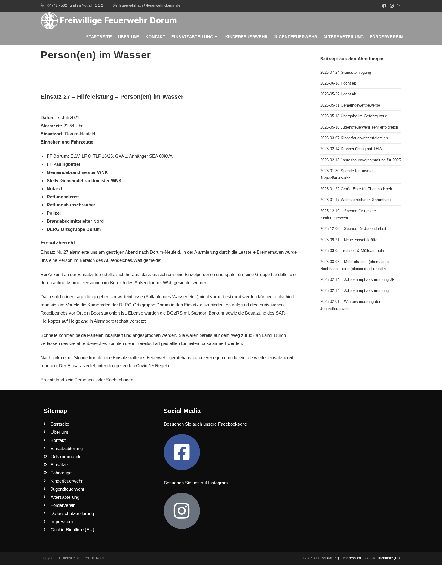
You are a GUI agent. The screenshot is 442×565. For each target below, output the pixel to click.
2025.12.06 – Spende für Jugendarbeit (353, 228)
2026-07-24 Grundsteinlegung (345, 72)
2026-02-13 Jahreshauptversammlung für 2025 (360, 160)
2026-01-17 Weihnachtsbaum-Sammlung (355, 199)
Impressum (352, 558)
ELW (74, 156)
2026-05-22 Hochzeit (338, 94)
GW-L (121, 156)
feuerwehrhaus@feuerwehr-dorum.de (149, 5)
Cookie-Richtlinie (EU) (383, 558)
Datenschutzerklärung (321, 558)
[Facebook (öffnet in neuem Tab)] (384, 6)
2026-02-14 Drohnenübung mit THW (351, 149)
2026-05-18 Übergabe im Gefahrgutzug (353, 116)
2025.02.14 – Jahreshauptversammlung (354, 290)
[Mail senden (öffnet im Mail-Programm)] (398, 6)
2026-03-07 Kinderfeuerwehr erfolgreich (354, 138)
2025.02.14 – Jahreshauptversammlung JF (357, 279)
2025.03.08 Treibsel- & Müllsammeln (352, 250)
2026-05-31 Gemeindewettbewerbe (350, 105)
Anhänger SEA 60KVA (151, 156)
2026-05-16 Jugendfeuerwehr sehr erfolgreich (359, 127)
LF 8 (86, 156)
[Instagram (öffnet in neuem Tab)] (391, 6)
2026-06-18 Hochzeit (338, 83)
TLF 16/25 (103, 156)
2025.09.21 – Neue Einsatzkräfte (348, 239)
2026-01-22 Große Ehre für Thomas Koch (356, 189)
